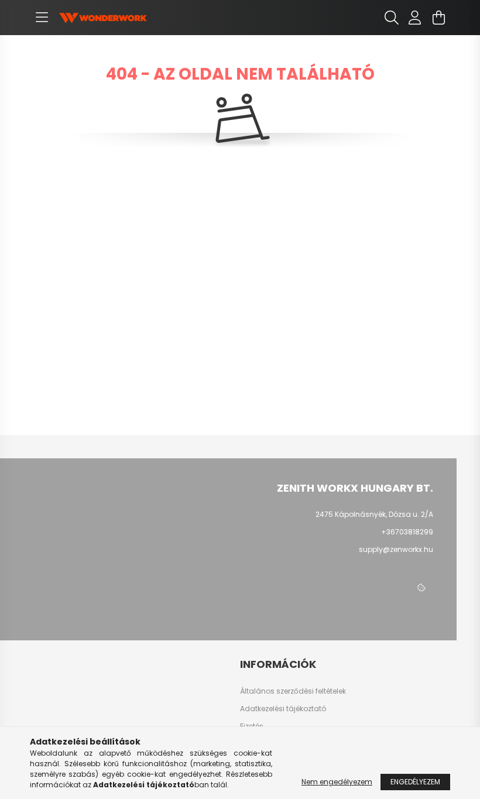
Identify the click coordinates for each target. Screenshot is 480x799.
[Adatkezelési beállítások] (421, 587)
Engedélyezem (415, 782)
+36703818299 (407, 532)
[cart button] (438, 17)
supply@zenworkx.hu (396, 549)
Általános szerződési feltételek (293, 691)
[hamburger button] (41, 17)
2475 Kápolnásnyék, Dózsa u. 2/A (374, 514)
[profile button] (415, 17)
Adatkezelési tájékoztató (283, 709)
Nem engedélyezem (336, 782)
